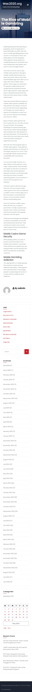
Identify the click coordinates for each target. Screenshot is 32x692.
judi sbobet (7, 331)
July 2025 (6, 408)
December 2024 (8, 441)
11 (16, 612)
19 (19, 614)
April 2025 (6, 422)
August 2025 (7, 403)
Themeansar (7, 689)
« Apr (4, 628)
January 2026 (7, 380)
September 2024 (9, 455)
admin (21, 288)
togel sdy (6, 342)
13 (23, 612)
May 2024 (6, 474)
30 (8, 620)
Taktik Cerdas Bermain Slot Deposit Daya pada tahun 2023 (15, 648)
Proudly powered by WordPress (10, 685)
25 (16, 617)
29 (5, 620)
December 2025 (8, 384)
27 (23, 617)
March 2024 (7, 483)
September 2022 (8, 568)
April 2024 (6, 478)
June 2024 (6, 469)
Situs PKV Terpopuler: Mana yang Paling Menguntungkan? (14, 668)
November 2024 (8, 445)
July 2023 (6, 521)
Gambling (7, 28)
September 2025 (9, 398)
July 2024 (6, 464)
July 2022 (6, 577)
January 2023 (7, 549)
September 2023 (8, 511)
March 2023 (7, 539)
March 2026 (7, 370)
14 (27, 612)
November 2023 (8, 502)
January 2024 (7, 492)
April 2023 (6, 535)
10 (12, 612)
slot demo (6, 338)
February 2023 (8, 544)
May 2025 (6, 417)
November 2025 (8, 389)
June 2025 (6, 412)
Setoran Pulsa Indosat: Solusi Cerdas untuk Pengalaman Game (15, 642)
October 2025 (7, 394)
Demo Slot (6, 327)
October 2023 (7, 506)
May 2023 (6, 530)
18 (16, 614)
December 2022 (8, 553)
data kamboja (8, 323)
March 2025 (7, 427)
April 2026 (6, 365)
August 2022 (7, 572)
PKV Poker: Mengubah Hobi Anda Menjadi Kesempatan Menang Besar (15, 655)
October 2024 (7, 450)
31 (12, 620)
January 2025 (7, 436)
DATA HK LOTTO (8, 315)
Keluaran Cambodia (9, 319)
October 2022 (7, 563)
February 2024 (8, 488)
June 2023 (6, 525)
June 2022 (6, 582)
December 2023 (8, 497)
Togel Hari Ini (7, 311)
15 (5, 614)
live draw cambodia (9, 334)
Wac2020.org (12, 4)
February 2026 (8, 375)
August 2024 (7, 459)
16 (8, 614)
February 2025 (8, 431)
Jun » (9, 628)
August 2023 (7, 516)
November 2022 (8, 558)
